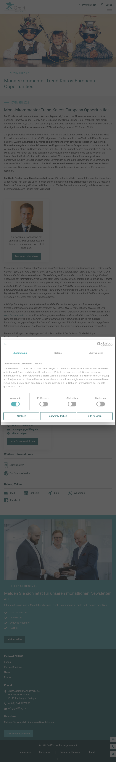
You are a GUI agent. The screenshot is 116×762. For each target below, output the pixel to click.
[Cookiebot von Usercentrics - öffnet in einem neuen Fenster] (99, 344)
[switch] (43, 404)
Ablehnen (21, 415)
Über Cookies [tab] (96, 353)
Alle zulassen (95, 415)
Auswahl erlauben (58, 415)
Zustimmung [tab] (20, 353)
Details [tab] (58, 353)
